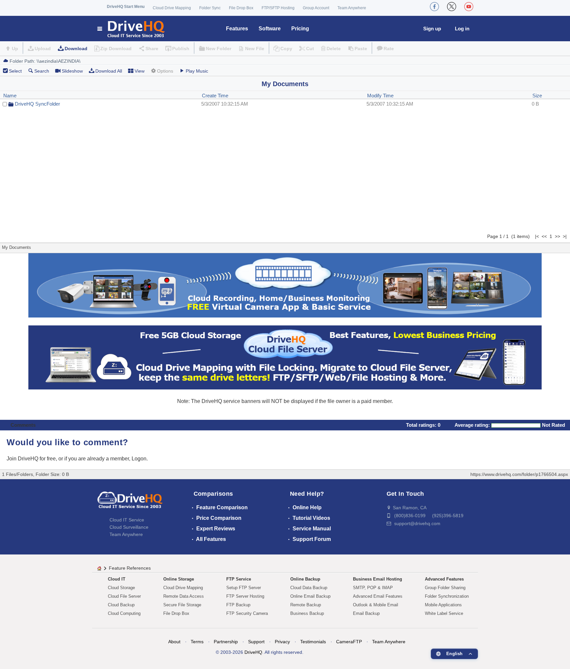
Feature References (130, 568)
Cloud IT (116, 579)
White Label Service (444, 613)
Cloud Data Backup (308, 587)
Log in (462, 28)
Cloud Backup (121, 604)
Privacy (282, 641)
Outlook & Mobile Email (375, 604)
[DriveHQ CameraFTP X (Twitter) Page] (451, 6)
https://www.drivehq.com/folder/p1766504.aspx (519, 474)
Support (256, 641)
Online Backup (305, 579)
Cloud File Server (124, 596)
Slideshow (72, 71)
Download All (108, 71)
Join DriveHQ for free (31, 458)
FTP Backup (238, 604)
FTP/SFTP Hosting (278, 8)
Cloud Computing (124, 613)
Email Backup (366, 613)
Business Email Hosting (377, 579)
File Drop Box (241, 8)
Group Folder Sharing (445, 587)
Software (270, 28)
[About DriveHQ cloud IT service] (130, 503)
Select (15, 71)
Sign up (432, 28)
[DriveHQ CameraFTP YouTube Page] (469, 6)
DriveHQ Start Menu (125, 6)
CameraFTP (349, 641)
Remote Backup (305, 604)
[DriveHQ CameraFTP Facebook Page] (434, 6)
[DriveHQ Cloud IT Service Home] (131, 28)
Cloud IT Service (127, 519)
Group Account (316, 8)
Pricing (300, 28)
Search (41, 71)
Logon (139, 458)
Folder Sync (210, 8)
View (139, 71)
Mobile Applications (443, 604)
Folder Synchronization (447, 596)
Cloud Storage (121, 587)
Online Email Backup (310, 596)
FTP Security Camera (247, 613)
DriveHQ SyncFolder (37, 104)
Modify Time (380, 95)
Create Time (215, 95)
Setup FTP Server (243, 587)
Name (9, 95)
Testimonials (313, 641)
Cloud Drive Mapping (172, 8)
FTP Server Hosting (245, 596)
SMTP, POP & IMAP (373, 587)
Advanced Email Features (377, 596)
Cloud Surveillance (129, 527)
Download (76, 48)
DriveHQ (253, 652)
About (174, 641)
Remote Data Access (183, 596)
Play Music (197, 71)
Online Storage (178, 579)
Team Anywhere (351, 8)
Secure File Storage (182, 604)
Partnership (226, 641)
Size (537, 95)
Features (237, 28)
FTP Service (238, 579)
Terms (197, 641)
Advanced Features (444, 579)
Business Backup (307, 613)
